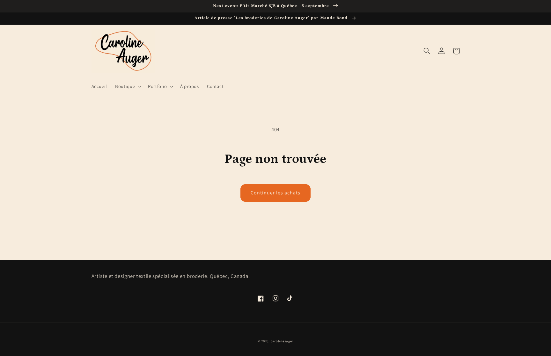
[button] (127, 86)
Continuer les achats (276, 192)
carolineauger (282, 341)
